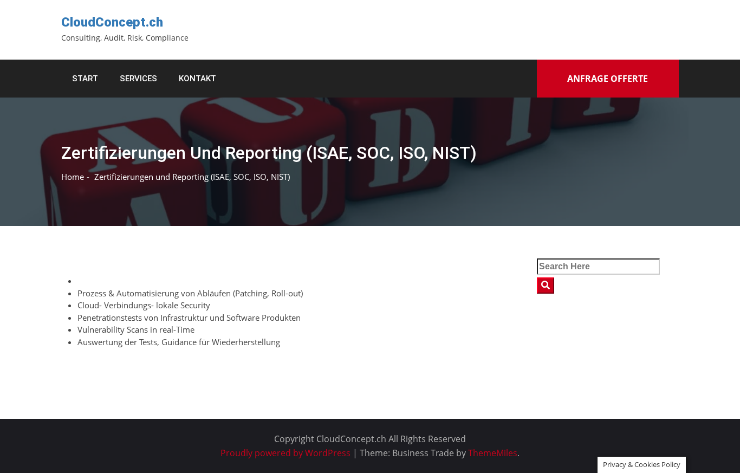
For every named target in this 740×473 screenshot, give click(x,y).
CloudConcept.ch (112, 22)
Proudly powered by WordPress (286, 453)
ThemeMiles (492, 453)
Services (138, 78)
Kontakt (197, 78)
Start (85, 78)
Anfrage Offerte (607, 79)
